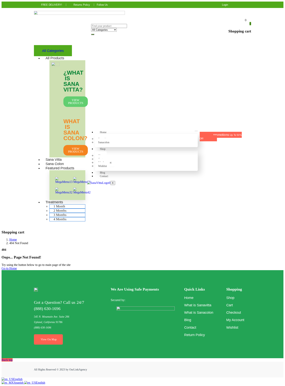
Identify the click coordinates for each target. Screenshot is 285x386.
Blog (102, 172)
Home (103, 132)
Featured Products (60, 168)
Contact (104, 176)
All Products (55, 58)
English (17, 379)
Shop (102, 149)
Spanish (19, 382)
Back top (7, 360)
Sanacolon (103, 142)
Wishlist (102, 166)
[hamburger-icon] (196, 131)
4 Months (60, 219)
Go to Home (9, 268)
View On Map (49, 339)
